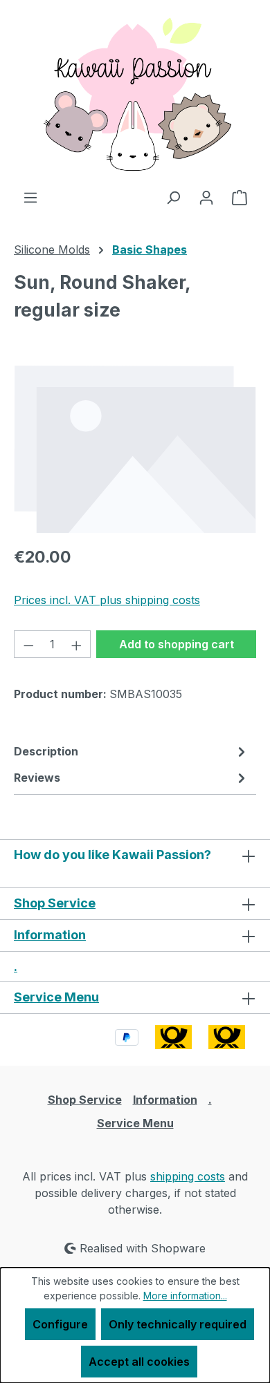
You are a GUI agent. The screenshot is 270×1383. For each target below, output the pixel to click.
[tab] (131, 751)
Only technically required (177, 1324)
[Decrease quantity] (28, 644)
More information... (185, 1295)
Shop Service (55, 903)
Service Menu (56, 997)
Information (50, 935)
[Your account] (206, 197)
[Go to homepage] (135, 94)
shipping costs (187, 1176)
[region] (135, 449)
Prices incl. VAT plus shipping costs (107, 600)
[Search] (173, 197)
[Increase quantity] (76, 644)
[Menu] (30, 197)
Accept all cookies (139, 1361)
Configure (60, 1324)
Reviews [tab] (37, 777)
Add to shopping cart (176, 644)
